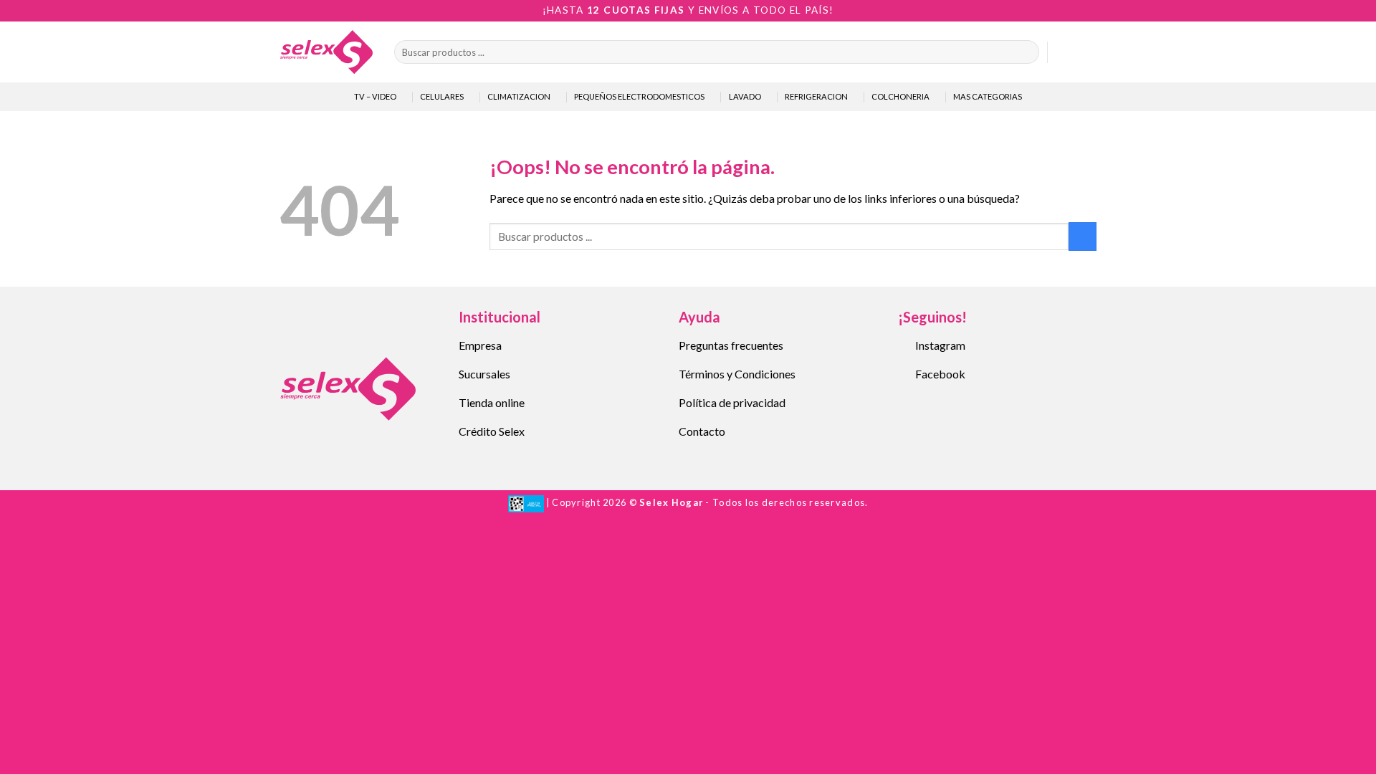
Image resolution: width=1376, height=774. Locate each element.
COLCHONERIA (900, 96)
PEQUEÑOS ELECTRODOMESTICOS (639, 96)
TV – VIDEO (375, 96)
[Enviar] (1025, 52)
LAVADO (745, 96)
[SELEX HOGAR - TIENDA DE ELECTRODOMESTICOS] (326, 51)
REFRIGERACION (816, 96)
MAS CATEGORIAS (987, 96)
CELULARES (442, 96)
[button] (1065, 52)
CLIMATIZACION (518, 96)
